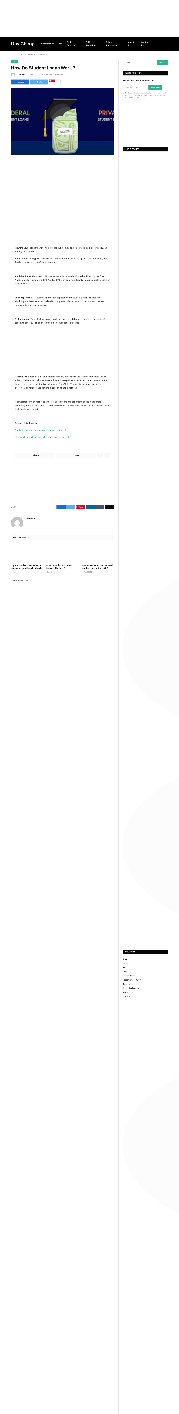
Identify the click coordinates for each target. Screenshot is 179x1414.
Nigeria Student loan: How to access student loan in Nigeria (26, 567)
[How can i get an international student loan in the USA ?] (98, 553)
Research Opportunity (132, 980)
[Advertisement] (78, 18)
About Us (131, 43)
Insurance (127, 963)
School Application (111, 43)
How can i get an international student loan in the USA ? (43, 437)
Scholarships (47, 44)
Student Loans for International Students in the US (40, 430)
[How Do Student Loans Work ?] (62, 121)
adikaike (22, 75)
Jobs (60, 44)
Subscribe (155, 87)
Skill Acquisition (91, 43)
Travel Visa (127, 997)
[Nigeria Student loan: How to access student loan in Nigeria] (27, 553)
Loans (14, 61)
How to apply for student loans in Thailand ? (59, 567)
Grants (125, 959)
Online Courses (71, 43)
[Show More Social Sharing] (58, 82)
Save (53, 81)
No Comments (46, 75)
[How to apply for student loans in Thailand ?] (62, 553)
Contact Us (145, 43)
